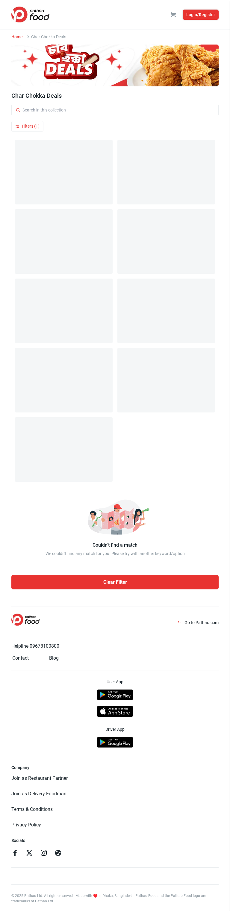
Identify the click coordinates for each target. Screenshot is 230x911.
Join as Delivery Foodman (38, 794)
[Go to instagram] (43, 853)
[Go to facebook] (15, 853)
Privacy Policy (26, 825)
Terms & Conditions (32, 809)
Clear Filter (115, 582)
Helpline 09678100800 (35, 646)
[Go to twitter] (29, 853)
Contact (20, 658)
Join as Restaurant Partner (39, 778)
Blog (54, 658)
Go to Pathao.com (201, 622)
